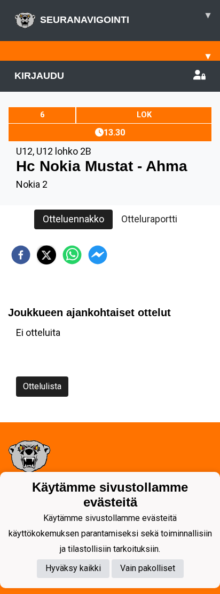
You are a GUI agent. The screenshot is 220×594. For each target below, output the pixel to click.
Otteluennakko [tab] (73, 218)
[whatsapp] (72, 254)
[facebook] (20, 254)
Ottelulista (42, 386)
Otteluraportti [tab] (149, 218)
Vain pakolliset (147, 568)
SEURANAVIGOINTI (125, 17)
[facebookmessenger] (97, 254)
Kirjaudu (39, 75)
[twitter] (46, 254)
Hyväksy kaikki (73, 568)
